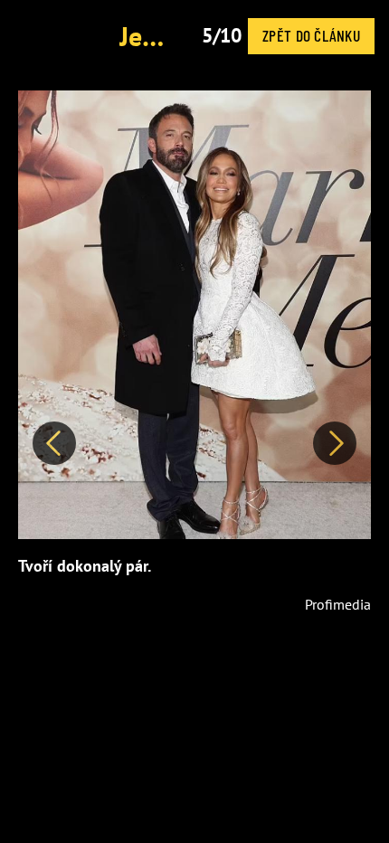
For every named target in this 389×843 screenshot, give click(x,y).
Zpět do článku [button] (311, 35)
